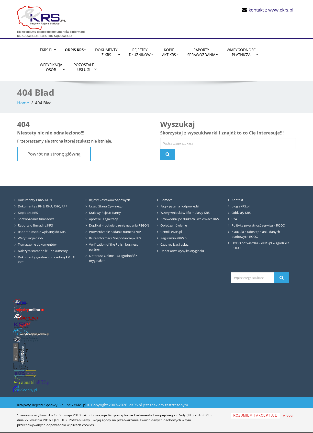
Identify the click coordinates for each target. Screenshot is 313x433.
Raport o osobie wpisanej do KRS (42, 231)
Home (23, 103)
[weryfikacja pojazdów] (31, 332)
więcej (288, 415)
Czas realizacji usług (174, 244)
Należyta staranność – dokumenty (43, 251)
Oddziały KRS (241, 212)
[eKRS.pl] (41, 16)
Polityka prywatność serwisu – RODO (258, 225)
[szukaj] (281, 277)
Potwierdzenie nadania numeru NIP (115, 231)
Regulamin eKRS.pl (173, 238)
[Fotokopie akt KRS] (22, 324)
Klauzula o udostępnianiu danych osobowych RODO (256, 234)
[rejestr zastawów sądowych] (25, 339)
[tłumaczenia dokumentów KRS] (24, 373)
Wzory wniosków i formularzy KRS (185, 212)
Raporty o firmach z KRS (35, 225)
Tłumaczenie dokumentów (37, 244)
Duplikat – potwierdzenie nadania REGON (119, 225)
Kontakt (237, 200)
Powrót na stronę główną (53, 154)
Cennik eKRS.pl (171, 231)
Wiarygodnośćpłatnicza (241, 52)
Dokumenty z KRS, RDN (35, 200)
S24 (234, 219)
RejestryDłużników (140, 52)
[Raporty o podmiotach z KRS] (26, 317)
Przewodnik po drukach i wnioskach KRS (189, 219)
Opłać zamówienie (173, 225)
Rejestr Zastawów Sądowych (109, 200)
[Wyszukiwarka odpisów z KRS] (25, 388)
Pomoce (166, 200)
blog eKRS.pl (240, 206)
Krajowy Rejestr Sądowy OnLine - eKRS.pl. (52, 404)
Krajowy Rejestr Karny (105, 212)
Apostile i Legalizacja (103, 219)
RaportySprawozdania (201, 52)
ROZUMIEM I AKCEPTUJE (255, 415)
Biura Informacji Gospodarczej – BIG (115, 238)
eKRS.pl (46, 49)
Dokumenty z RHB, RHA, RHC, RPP (42, 206)
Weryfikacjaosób (51, 67)
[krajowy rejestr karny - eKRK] (20, 356)
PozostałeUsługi (84, 67)
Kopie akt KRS (28, 212)
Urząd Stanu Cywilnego (106, 206)
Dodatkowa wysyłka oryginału (182, 251)
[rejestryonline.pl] (29, 310)
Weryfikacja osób (30, 238)
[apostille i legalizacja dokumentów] (31, 381)
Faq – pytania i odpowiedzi (179, 206)
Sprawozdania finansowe (36, 219)
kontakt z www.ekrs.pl (271, 10)
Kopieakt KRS (169, 52)
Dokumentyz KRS (106, 52)
